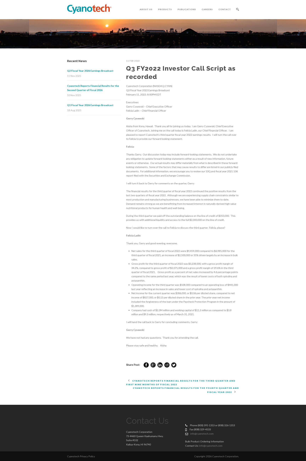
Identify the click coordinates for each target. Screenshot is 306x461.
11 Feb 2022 (133, 60)
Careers (207, 9)
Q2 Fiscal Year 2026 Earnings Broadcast (90, 70)
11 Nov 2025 (74, 75)
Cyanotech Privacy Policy (81, 456)
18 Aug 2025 (74, 110)
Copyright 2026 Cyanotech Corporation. (216, 456)
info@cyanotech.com (202, 433)
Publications (187, 9)
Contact (225, 9)
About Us (146, 9)
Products (165, 9)
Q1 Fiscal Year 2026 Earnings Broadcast (90, 105)
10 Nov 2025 (74, 95)
